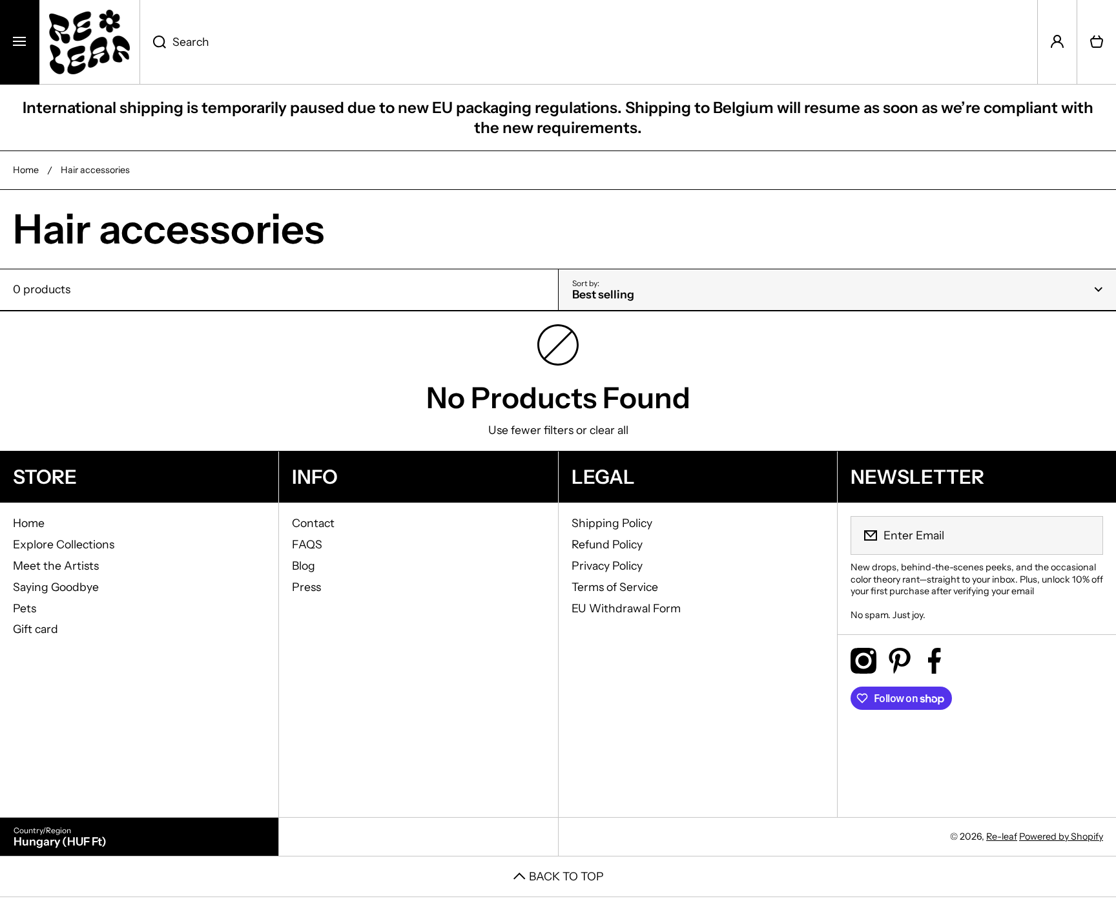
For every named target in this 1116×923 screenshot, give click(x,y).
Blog (303, 565)
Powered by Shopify (1061, 836)
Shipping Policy (612, 523)
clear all (609, 430)
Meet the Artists (56, 565)
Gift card (35, 629)
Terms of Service (615, 587)
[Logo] (89, 42)
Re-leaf (1001, 836)
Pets (24, 608)
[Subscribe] (1085, 535)
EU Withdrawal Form (626, 608)
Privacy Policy (607, 565)
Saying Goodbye (56, 587)
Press (306, 587)
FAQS (307, 544)
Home (26, 170)
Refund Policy (607, 544)
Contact (313, 523)
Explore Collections (63, 544)
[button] (1096, 42)
